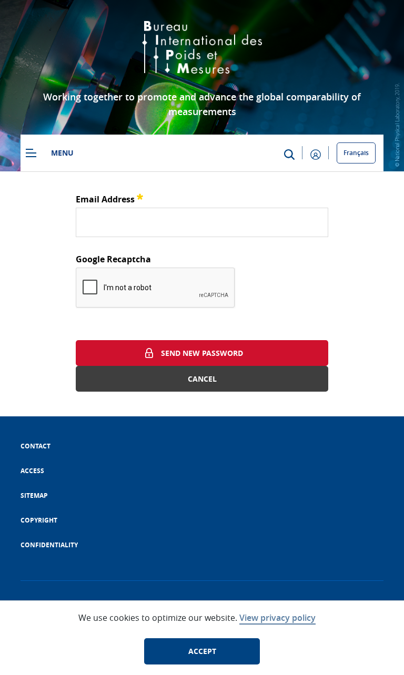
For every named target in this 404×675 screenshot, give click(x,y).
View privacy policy (277, 617)
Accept (202, 651)
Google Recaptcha (113, 259)
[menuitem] (35, 446)
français (356, 152)
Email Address (109, 198)
